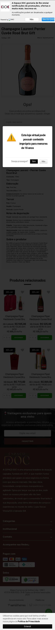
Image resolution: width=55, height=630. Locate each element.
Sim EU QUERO (48, 19)
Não (43, 161)
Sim (34, 161)
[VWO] (11, 20)
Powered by (4, 20)
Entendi (27, 626)
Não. (32, 19)
